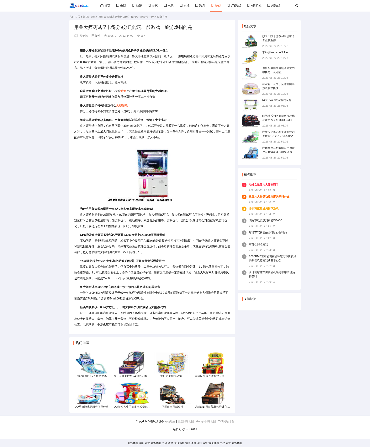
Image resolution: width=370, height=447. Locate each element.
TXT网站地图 (226, 421)
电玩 (123, 5)
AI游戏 (275, 5)
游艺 (155, 5)
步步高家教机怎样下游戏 (264, 208)
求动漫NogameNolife (275, 52)
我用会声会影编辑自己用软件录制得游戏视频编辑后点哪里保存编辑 (278, 152)
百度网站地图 (186, 421)
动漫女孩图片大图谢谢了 (264, 184)
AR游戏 (256, 5)
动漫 (139, 5)
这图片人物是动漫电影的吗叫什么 (269, 196)
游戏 (218, 5)
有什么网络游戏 (258, 244)
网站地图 (170, 421)
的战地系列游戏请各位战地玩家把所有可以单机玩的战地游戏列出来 (278, 120)
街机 (186, 5)
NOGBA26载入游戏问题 (276, 100)
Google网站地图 (206, 421)
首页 (107, 5)
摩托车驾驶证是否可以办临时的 (268, 232)
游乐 (202, 5)
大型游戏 (122, 105)
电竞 (170, 5)
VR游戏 (236, 5)
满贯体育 (144, 442)
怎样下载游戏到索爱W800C (265, 220)
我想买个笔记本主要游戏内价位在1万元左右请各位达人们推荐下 (279, 136)
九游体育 (133, 442)
